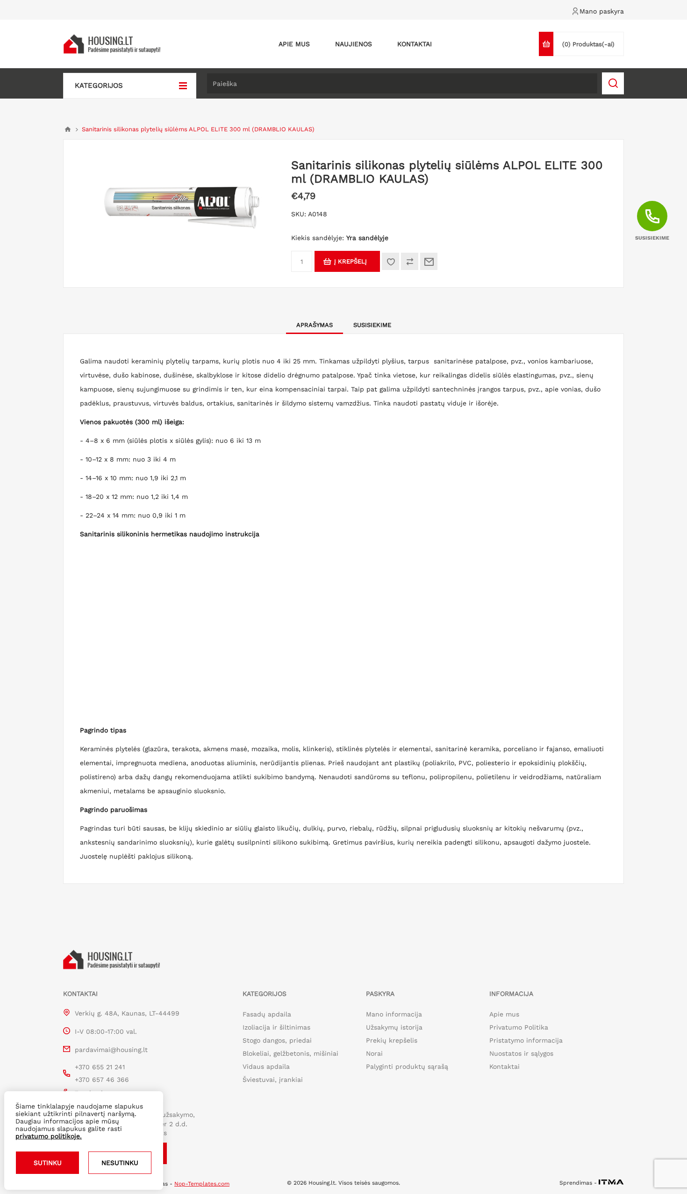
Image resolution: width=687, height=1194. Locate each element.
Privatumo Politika (518, 1027)
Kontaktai (504, 1066)
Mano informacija (394, 1014)
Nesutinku (119, 1162)
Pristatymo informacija (526, 1040)
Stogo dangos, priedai (277, 1040)
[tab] (314, 325)
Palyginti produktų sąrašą (407, 1066)
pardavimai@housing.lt (111, 1049)
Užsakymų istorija (394, 1027)
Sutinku (48, 1162)
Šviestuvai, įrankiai (273, 1079)
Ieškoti (613, 83)
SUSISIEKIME (652, 238)
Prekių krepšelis (391, 1040)
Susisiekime (372, 324)
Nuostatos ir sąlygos (521, 1053)
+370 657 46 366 (102, 1079)
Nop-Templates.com (201, 1183)
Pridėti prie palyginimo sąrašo (409, 261)
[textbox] (402, 83)
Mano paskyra (602, 11)
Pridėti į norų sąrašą (390, 261)
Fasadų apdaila (267, 1014)
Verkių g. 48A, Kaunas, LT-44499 (127, 1013)
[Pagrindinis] (67, 129)
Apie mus (504, 1014)
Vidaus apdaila (266, 1066)
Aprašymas (314, 324)
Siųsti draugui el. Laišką (428, 261)
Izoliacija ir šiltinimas (276, 1027)
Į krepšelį (350, 261)
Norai (374, 1053)
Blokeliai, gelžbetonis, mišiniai (290, 1053)
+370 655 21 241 (100, 1067)
